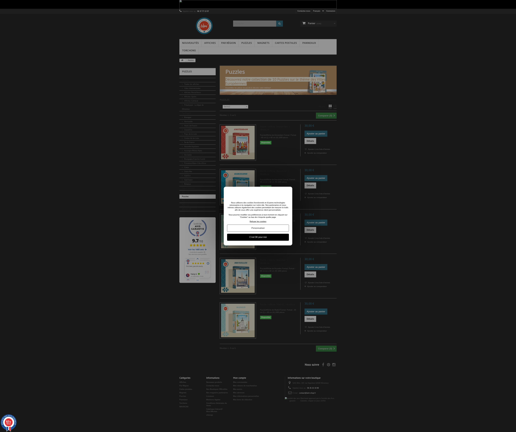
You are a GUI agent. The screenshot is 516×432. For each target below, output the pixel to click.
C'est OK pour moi (258, 237)
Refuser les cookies (258, 221)
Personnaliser (258, 228)
